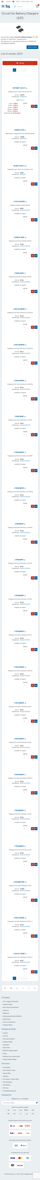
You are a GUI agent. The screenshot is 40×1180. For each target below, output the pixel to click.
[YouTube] (11, 988)
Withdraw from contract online (11, 1056)
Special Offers (7, 1073)
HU (21, 1110)
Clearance (5, 1076)
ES (27, 1114)
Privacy (5, 1053)
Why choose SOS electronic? (11, 1007)
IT (21, 1114)
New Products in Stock (9, 1070)
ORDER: (25, 103)
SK (8, 1110)
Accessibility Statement (9, 1091)
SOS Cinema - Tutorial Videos (11, 1079)
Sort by (22, 63)
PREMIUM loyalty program (10, 1050)
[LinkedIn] (17, 988)
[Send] (37, 1102)
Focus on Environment (9, 1022)
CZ (15, 1110)
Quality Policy (7, 1019)
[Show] (36, 106)
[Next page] (25, 70)
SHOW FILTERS (32, 47)
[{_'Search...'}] (15, 6)
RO (8, 1114)
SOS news (6, 1088)
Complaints (6, 1045)
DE (33, 1110)
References (6, 1013)
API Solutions (6, 1067)
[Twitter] (23, 988)
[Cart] (36, 6)
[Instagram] (29, 988)
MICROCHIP (23, 97)
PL (14, 1114)
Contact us (6, 1010)
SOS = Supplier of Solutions (10, 1001)
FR (33, 1114)
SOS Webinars (7, 1085)
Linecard (5, 1036)
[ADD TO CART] (32, 106)
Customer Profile (7, 1004)
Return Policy (6, 1047)
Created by (27, 1174)
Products (5, 1033)
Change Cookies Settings (10, 1059)
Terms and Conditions (9, 1039)
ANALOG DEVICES (25, 210)
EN (27, 1110)
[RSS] (35, 988)
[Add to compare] (26, 88)
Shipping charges (7, 1042)
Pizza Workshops (7, 1082)
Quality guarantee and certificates (12, 1016)
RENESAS (22, 174)
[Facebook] (5, 988)
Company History (7, 1025)
